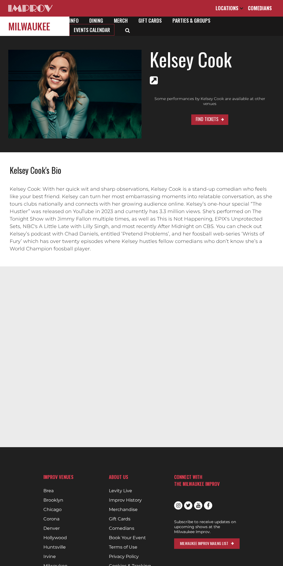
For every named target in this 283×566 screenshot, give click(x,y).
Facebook (208, 505)
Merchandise (123, 509)
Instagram (178, 505)
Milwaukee (29, 26)
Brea (48, 491)
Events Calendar (92, 29)
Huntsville (54, 547)
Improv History (125, 500)
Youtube (198, 505)
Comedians (260, 8)
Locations (228, 8)
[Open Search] (127, 29)
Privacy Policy (124, 556)
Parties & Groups (191, 20)
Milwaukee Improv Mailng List (204, 543)
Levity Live (120, 491)
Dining (96, 20)
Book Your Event (127, 538)
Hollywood (55, 538)
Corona (51, 519)
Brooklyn (53, 500)
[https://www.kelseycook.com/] (154, 80)
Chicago (52, 509)
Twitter (188, 505)
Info (73, 20)
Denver (51, 528)
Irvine (49, 556)
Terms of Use (123, 547)
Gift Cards (150, 20)
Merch (121, 20)
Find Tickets (207, 119)
